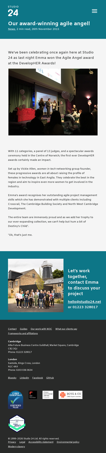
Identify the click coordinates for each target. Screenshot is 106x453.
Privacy (12, 442)
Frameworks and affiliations (23, 333)
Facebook (37, 378)
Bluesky (12, 378)
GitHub (50, 378)
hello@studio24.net (84, 302)
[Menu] (94, 11)
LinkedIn (24, 378)
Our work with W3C (41, 329)
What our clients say (66, 329)
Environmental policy (68, 442)
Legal (22, 442)
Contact (12, 329)
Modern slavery (16, 446)
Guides (23, 329)
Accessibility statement (40, 442)
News (11, 29)
